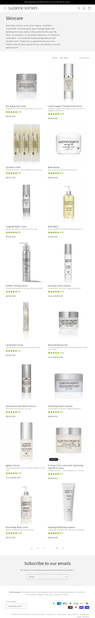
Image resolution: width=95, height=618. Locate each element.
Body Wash (53, 226)
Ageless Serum (13, 465)
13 (57, 548)
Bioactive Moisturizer (58, 345)
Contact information (83, 617)
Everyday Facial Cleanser (59, 285)
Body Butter (54, 167)
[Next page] (63, 548)
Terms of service (73, 614)
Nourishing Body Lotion (17, 527)
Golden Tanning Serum (16, 285)
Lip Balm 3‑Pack (13, 167)
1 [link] (31, 548)
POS (27, 614)
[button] (4, 8)
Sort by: (54, 58)
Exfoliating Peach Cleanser (60, 406)
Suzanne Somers (21, 614)
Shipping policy (84, 614)
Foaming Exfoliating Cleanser (61, 527)
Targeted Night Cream (16, 226)
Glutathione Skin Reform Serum (21, 406)
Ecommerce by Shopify (38, 614)
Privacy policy (62, 614)
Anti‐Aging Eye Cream (16, 106)
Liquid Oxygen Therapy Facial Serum (65, 106)
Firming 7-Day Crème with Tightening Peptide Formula (65, 466)
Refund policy (51, 614)
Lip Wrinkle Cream (14, 345)
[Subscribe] (65, 577)
